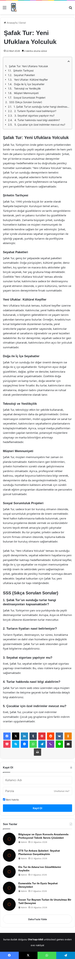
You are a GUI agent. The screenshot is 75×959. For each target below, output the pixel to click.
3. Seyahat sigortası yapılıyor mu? (34, 115)
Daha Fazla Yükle (37, 919)
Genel (22, 22)
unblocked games (54, 939)
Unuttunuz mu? (61, 791)
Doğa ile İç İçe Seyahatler (29, 84)
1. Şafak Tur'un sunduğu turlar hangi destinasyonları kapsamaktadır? (42, 106)
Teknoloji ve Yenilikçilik (27, 88)
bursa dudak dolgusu (15, 939)
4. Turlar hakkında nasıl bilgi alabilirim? (37, 120)
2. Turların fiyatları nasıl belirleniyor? (35, 111)
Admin (24, 842)
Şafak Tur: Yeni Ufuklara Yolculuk (28, 66)
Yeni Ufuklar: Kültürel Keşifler (31, 79)
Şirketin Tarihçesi (23, 70)
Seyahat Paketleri (24, 75)
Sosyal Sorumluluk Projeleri (29, 97)
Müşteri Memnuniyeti (26, 93)
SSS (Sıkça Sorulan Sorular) (25, 102)
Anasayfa (11, 22)
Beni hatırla (12, 799)
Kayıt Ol (37, 808)
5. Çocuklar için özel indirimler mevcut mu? (39, 124)
